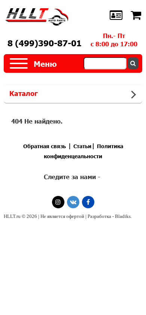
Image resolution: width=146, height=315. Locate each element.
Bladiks (123, 216)
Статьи (82, 146)
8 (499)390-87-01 (44, 43)
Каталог (23, 93)
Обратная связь (44, 146)
